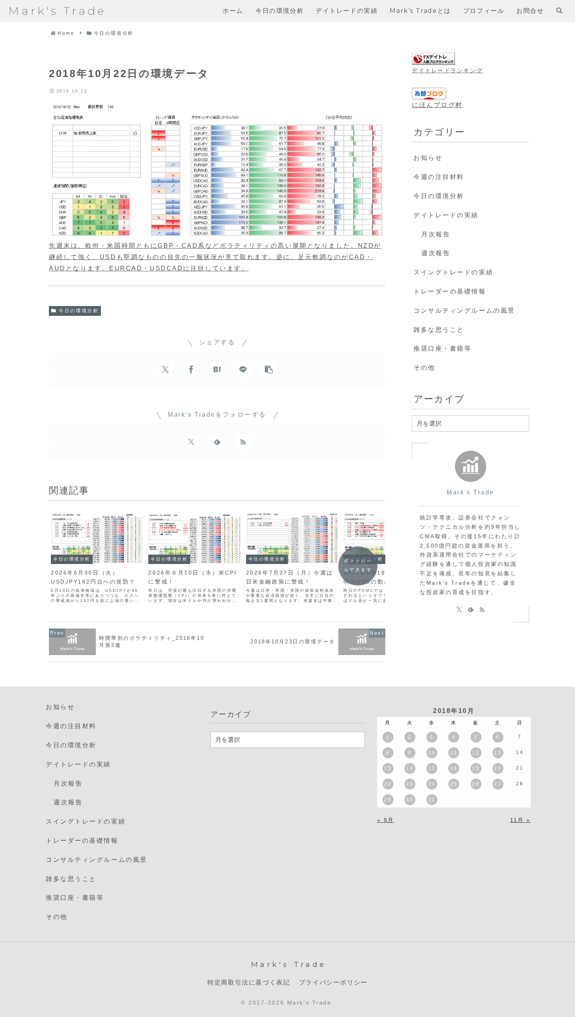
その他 (424, 367)
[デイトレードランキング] (433, 59)
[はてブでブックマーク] (217, 369)
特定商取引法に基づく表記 (248, 982)
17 (432, 768)
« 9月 (385, 820)
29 (388, 799)
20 (497, 768)
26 (476, 784)
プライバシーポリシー (333, 982)
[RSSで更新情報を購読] (243, 441)
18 (454, 768)
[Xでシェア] (165, 369)
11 (453, 753)
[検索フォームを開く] (559, 10)
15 (388, 768)
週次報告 (435, 253)
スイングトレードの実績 (453, 272)
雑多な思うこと (438, 329)
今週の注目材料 (438, 177)
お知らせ (427, 157)
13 (497, 753)
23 (409, 784)
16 (409, 768)
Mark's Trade (470, 492)
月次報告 (435, 234)
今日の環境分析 (79, 310)
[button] (269, 369)
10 (432, 753)
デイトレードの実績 (446, 215)
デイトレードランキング (447, 70)
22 (388, 784)
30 (409, 799)
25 (454, 784)
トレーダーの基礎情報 (449, 291)
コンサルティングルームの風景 (464, 310)
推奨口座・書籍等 (442, 348)
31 (432, 799)
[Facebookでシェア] (191, 369)
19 (476, 768)
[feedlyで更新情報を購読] (217, 441)
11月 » (520, 820)
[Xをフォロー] (191, 441)
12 (476, 753)
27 (497, 784)
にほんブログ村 (437, 105)
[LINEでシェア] (243, 369)
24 (432, 784)
